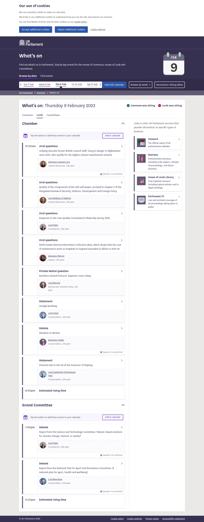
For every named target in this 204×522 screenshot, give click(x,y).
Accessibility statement (173, 519)
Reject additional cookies (71, 29)
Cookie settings (98, 29)
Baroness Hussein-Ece (59, 162)
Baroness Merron (56, 256)
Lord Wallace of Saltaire (59, 198)
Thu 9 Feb (61, 84)
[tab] (28, 76)
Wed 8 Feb (44, 84)
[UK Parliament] (31, 42)
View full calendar (114, 84)
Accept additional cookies (35, 29)
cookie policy (80, 22)
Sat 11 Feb (92, 84)
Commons (27, 115)
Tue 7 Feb (29, 84)
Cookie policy (117, 519)
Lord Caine (53, 313)
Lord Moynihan (55, 479)
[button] (73, 125)
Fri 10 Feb (77, 84)
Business (41, 93)
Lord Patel (53, 225)
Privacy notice (152, 519)
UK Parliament (26, 93)
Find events (46, 76)
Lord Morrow (54, 283)
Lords (40, 115)
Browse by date (28, 76)
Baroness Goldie (56, 340)
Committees (53, 115)
